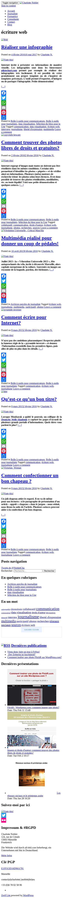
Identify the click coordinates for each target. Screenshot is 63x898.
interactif (4, 617)
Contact (11, 22)
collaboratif (6, 225)
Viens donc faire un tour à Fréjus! (23, 651)
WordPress (27, 895)
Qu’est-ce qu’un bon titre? (29, 399)
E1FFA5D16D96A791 (12, 868)
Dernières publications (29, 645)
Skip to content (8, 5)
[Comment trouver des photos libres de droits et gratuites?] (10, 135)
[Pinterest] (31, 112)
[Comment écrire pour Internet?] (11, 309)
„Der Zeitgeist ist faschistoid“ (21, 654)
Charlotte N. (47, 54)
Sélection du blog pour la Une (32, 222)
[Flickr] (31, 820)
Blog (9, 24)
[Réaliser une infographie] (4, 39)
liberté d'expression (33, 129)
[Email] (31, 107)
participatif (31, 307)
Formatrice (12, 16)
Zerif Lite (6, 895)
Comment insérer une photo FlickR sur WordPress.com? (34, 657)
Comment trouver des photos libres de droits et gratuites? (31, 145)
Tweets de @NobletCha (12, 568)
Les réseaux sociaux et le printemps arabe (33, 794)
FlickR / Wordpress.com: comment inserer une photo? (33, 707)
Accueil (11, 11)
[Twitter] (31, 97)
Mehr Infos (6, 855)
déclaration (50, 613)
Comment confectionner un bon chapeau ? (29, 478)
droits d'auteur (36, 225)
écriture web (53, 126)
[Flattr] (7, 59)
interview (5, 129)
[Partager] (31, 117)
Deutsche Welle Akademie (14, 419)
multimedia (48, 129)
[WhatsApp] (31, 102)
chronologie (16, 609)
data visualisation (26, 124)
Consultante (13, 19)
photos (17, 227)
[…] (3, 86)
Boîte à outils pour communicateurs (28, 121)
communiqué (6, 613)
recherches (26, 227)
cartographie (5, 609)
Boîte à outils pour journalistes (22, 589)
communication (21, 126)
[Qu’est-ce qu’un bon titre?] (4, 391)
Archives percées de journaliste (26, 304)
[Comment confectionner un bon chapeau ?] (11, 467)
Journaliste (12, 13)
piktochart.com (9, 70)
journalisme (16, 129)
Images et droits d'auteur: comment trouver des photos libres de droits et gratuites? (33, 751)
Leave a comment (49, 227)
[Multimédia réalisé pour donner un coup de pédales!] (22, 230)
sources (36, 227)
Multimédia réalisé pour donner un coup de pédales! (30, 240)
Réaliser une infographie (26, 47)
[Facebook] (31, 92)
